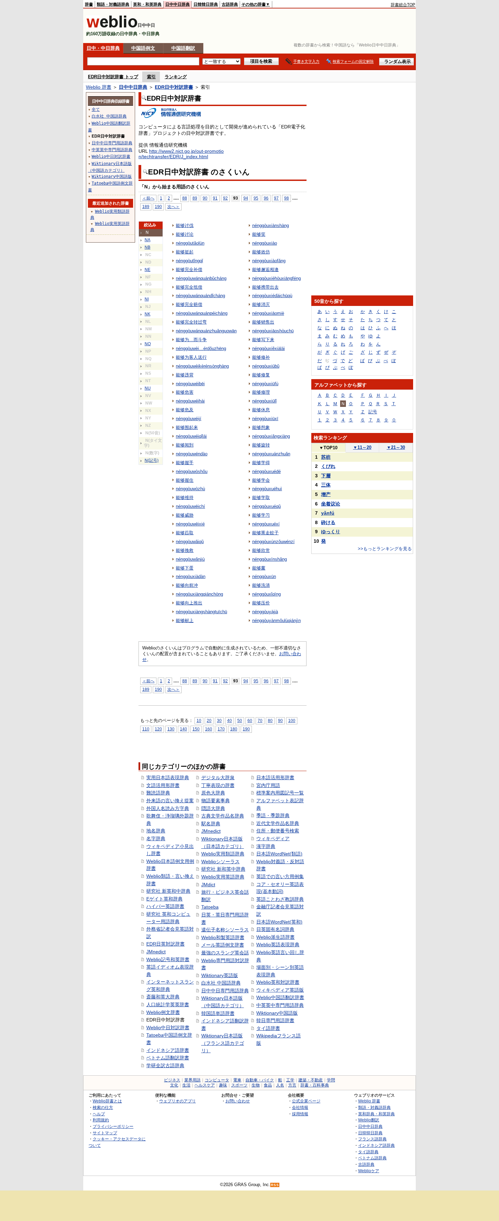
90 (205, 198)
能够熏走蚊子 (265, 532)
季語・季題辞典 (273, 815)
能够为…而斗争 (191, 339)
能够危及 (184, 409)
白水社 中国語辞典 (221, 983)
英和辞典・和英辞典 (376, 1114)
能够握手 (184, 462)
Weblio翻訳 (368, 1120)
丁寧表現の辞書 (218, 785)
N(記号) (152, 460)
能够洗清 (261, 585)
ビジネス (172, 1080)
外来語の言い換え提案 (170, 800)
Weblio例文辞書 (163, 1012)
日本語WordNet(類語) (279, 853)
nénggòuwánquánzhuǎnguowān (206, 330)
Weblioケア (368, 1170)
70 (260, 720)
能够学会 (261, 480)
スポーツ (239, 1085)
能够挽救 (184, 550)
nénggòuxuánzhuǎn (271, 453)
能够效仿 (261, 251)
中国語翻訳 (183, 48)
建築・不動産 (310, 1080)
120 (158, 729)
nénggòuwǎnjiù (190, 559)
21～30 (396, 447)
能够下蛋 (184, 568)
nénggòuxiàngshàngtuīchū (201, 611)
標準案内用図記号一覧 (280, 792)
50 (239, 720)
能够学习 (261, 515)
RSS (275, 1185)
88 (184, 198)
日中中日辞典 (177, 4)
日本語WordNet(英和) (279, 922)
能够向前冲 (187, 585)
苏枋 (326, 457)
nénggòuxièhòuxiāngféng (276, 278)
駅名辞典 (210, 823)
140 (183, 729)
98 (286, 198)
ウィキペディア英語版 (280, 990)
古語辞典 (230, 4)
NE (147, 269)
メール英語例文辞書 (222, 945)
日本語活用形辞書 (275, 777)
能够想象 (261, 427)
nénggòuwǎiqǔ (190, 541)
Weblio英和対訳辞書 (277, 982)
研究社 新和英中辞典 (223, 869)
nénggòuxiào (264, 243)
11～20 (362, 447)
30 (219, 720)
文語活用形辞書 (163, 785)
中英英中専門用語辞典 (280, 1005)
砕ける (328, 522)
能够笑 (258, 234)
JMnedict (156, 951)
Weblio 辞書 (98, 87)
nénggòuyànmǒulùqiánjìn (276, 620)
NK (147, 314)
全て (96, 109)
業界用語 (192, 1080)
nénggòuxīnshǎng (269, 559)
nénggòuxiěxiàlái (268, 348)
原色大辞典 (213, 792)
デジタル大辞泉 (218, 777)
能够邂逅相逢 (265, 269)
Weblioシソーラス (220, 861)
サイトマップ (105, 1133)
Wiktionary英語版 (219, 975)
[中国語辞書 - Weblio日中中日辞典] (111, 26)
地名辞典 (155, 830)
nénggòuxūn (264, 576)
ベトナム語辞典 (372, 1158)
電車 (237, 1080)
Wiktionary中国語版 (277, 1013)
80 (270, 720)
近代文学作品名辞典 (277, 823)
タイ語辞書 (268, 1028)
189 (145, 206)
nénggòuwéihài (190, 400)
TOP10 (328, 447)
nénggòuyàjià (265, 611)
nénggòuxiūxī (265, 418)
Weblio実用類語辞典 (222, 853)
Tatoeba (210, 907)
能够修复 (261, 374)
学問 (331, 1080)
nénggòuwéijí (188, 418)
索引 (151, 76)
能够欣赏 (261, 550)
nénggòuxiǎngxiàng (271, 436)
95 (256, 198)
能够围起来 (187, 427)
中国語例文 (143, 48)
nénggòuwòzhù (190, 488)
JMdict (208, 884)
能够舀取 (184, 532)
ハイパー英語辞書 (165, 906)
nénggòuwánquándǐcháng (200, 295)
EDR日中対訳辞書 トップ (113, 76)
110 (145, 729)
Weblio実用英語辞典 (222, 876)
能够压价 (261, 602)
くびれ (328, 466)
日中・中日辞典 (103, 48)
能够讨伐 (184, 225)
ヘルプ (99, 1114)
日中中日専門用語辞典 (225, 990)
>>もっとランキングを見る (385, 548)
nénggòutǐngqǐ (189, 260)
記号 (372, 411)
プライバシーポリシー (113, 1126)
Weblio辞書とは (107, 1101)
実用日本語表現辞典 (167, 777)
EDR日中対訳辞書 (174, 87)
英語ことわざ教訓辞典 (280, 899)
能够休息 (261, 409)
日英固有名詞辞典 (275, 929)
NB (147, 247)
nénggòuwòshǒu (191, 471)
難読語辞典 (158, 792)
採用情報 (300, 1114)
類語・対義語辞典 (113, 4)
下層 (326, 475)
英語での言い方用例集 (280, 876)
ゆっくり (330, 531)
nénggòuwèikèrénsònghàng (202, 366)
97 (276, 198)
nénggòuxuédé (266, 471)
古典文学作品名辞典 (222, 816)
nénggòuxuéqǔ (266, 506)
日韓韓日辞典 (205, 4)
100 (291, 720)
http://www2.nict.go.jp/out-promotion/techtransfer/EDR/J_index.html (181, 153)
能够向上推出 (189, 602)
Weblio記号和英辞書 (167, 959)
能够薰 (258, 568)
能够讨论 (184, 234)
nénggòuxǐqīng (266, 594)
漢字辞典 (265, 846)
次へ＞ (173, 206)
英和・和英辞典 (147, 4)
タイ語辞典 (368, 1152)
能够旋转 (261, 445)
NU (148, 388)
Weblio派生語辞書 (275, 937)
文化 (174, 1085)
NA (147, 239)
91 (215, 198)
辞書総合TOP (403, 4)
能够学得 (261, 462)
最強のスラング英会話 (225, 952)
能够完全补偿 (189, 269)
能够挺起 (184, 251)
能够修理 (261, 392)
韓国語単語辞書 (218, 1013)
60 (249, 720)
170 (221, 729)
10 (199, 720)
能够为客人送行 (191, 357)
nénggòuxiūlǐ (264, 400)
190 (158, 206)
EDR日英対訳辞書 (165, 944)
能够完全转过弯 (191, 322)
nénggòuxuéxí (266, 523)
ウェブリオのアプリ (177, 1101)
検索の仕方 (103, 1107)
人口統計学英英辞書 (167, 1004)
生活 (186, 1085)
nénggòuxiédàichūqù (272, 295)
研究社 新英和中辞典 (168, 891)
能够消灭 (261, 304)
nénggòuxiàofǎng (268, 260)
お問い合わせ (237, 1101)
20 (209, 720)
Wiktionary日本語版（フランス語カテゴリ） (222, 1043)
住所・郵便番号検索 (277, 830)
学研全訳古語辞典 (165, 1065)
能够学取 (261, 497)
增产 (326, 494)
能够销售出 (263, 322)
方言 (292, 1085)
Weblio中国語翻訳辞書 (280, 997)
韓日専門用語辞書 (275, 1020)
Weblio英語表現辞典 (277, 944)
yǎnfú (327, 513)
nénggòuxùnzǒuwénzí (273, 541)
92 (225, 198)
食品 (268, 1085)
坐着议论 (330, 503)
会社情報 (300, 1107)
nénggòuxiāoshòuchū (273, 330)
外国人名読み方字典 (167, 808)
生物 (256, 1085)
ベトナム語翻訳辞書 (167, 1057)
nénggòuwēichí (190, 506)
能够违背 (184, 374)
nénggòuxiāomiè (268, 313)
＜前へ (148, 198)
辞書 (89, 4)
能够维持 (184, 497)
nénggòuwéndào (191, 453)
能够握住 (184, 480)
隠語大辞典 (213, 808)
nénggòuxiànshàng (270, 225)
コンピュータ (217, 1080)
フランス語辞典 (372, 1139)
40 (229, 720)
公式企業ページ (306, 1101)
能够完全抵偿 (189, 287)
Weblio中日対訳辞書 (167, 1027)
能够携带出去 (265, 287)
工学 (290, 1080)
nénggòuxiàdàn (190, 576)
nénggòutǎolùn (190, 243)
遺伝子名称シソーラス (225, 929)
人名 (280, 1085)
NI (147, 299)
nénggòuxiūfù (265, 383)
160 (208, 729)
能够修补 (261, 357)
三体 (326, 485)
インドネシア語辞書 (167, 1050)
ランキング (176, 76)
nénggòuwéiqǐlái (191, 436)
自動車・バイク (259, 1080)
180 (233, 729)
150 (196, 729)
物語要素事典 (215, 800)
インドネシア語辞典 (376, 1145)
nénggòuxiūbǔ (265, 366)
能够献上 (184, 620)
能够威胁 (184, 515)
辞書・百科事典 (314, 1085)
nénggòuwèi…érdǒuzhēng (201, 348)
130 (170, 729)
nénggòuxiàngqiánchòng (199, 594)
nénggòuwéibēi (190, 383)
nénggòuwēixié (190, 523)
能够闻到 (184, 445)
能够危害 (184, 392)
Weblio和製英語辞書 (222, 937)
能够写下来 (263, 339)
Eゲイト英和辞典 (164, 899)
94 (245, 198)
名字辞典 (155, 838)
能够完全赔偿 (189, 304)
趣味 (223, 1085)
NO (148, 344)
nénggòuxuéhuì (267, 488)
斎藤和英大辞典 (163, 996)
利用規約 (101, 1120)
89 (194, 198)
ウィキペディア (273, 838)
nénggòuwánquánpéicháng (201, 313)
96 (266, 198)
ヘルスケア (205, 1085)
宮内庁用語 (268, 785)
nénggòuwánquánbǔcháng (201, 278)
